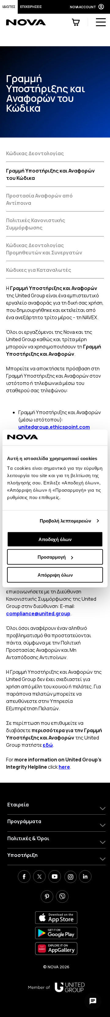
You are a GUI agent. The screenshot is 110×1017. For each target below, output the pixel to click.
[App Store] (56, 917)
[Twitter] (39, 877)
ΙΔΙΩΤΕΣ (8, 7)
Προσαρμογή (52, 557)
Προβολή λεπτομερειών (65, 520)
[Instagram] (70, 877)
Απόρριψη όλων (55, 574)
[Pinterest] (47, 897)
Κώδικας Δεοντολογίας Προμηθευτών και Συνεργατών (44, 249)
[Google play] (56, 933)
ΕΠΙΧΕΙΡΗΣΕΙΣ (31, 7)
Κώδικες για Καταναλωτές (38, 270)
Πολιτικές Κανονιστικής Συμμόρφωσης (35, 224)
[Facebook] (24, 877)
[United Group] (56, 987)
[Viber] (62, 897)
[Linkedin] (85, 877)
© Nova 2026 (56, 967)
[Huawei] (56, 948)
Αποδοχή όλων (55, 539)
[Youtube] (55, 877)
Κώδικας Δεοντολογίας (35, 153)
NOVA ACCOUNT (83, 7)
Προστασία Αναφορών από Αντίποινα (39, 199)
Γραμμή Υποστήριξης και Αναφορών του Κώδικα (50, 174)
